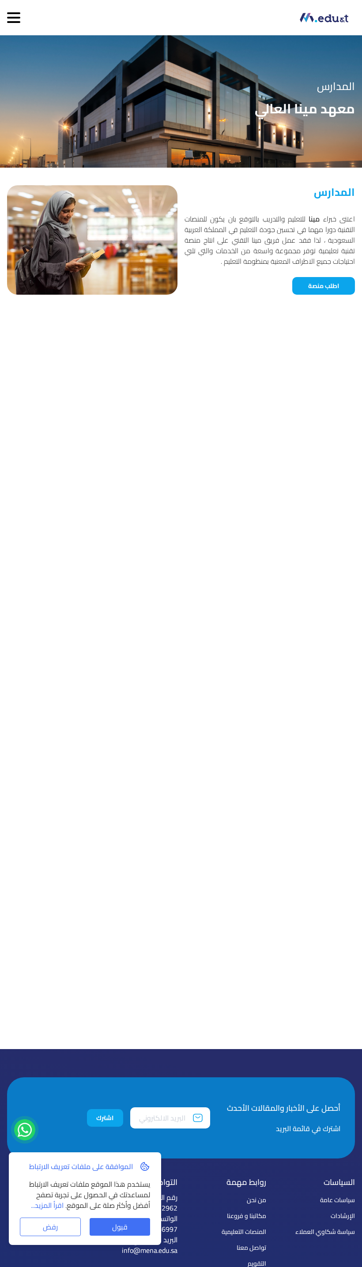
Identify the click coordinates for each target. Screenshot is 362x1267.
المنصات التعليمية (244, 1231)
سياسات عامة (337, 1200)
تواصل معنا (251, 1247)
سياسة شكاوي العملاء (325, 1231)
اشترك (104, 1118)
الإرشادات (343, 1216)
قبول (120, 1226)
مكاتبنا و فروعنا (246, 1216)
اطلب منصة (323, 286)
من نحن (256, 1200)
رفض (50, 1226)
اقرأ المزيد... (48, 1205)
